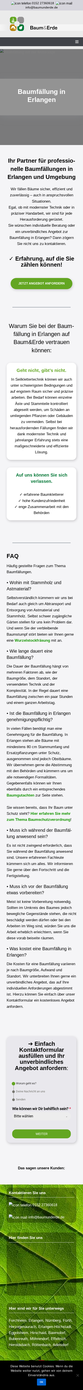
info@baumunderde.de (41, 7)
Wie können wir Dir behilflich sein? (41, 1108)
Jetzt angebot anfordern (41, 283)
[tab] (24, 1083)
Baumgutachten (20, 795)
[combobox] (41, 1116)
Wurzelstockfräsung (32, 640)
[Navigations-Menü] (77, 41)
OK (41, 1382)
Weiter (42, 1134)
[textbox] (37, 1116)
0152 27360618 (43, 3)
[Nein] (77, 1375)
